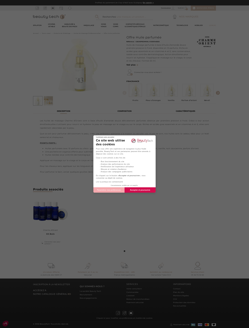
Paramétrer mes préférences (109, 190)
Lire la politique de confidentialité (109, 182)
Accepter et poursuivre (140, 190)
